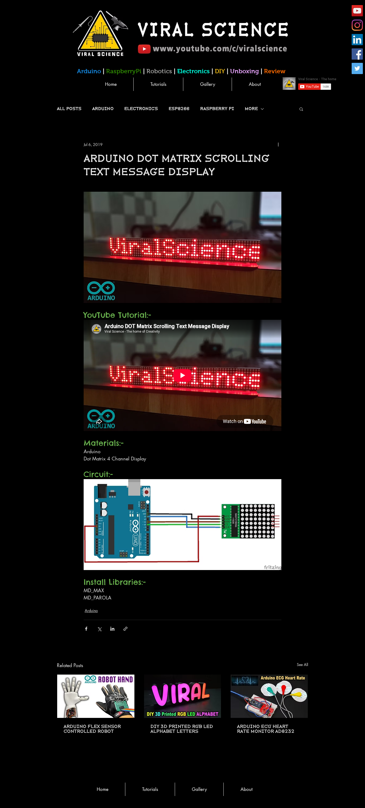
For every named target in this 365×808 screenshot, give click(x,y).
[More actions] (278, 144)
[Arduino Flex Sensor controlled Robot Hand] (95, 696)
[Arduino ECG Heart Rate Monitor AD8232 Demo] (269, 696)
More (251, 109)
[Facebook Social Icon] (357, 54)
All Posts (69, 109)
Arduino (103, 109)
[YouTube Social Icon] (357, 10)
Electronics (141, 109)
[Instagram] (357, 25)
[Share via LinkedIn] (112, 628)
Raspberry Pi (217, 109)
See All (302, 664)
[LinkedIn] (357, 39)
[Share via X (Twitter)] (99, 628)
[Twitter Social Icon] (357, 68)
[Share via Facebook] (86, 628)
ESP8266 (179, 109)
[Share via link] (125, 628)
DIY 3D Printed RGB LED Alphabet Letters (181, 729)
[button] (301, 109)
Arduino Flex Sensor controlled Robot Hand (92, 729)
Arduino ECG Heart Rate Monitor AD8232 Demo (265, 729)
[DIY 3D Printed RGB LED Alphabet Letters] (182, 696)
